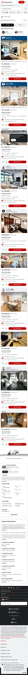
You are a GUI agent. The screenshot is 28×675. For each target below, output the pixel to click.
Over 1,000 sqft (5, 561)
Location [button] (11, 471)
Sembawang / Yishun (16, 574)
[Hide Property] (22, 42)
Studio (3, 544)
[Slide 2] (11, 58)
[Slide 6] (16, 58)
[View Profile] (14, 38)
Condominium (11, 526)
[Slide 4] (14, 58)
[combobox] (13, 8)
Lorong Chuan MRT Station (16, 580)
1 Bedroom (8, 544)
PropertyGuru (4, 644)
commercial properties (5, 638)
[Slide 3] (12, 58)
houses (22, 637)
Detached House (18, 527)
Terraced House (11, 527)
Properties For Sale (5, 650)
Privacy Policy (20, 667)
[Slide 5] (15, 58)
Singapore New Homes (6, 656)
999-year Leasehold (11, 550)
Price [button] (16, 471)
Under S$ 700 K (12, 555)
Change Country (5, 597)
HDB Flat (5, 526)
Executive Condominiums (15, 637)
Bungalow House (14, 528)
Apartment (16, 526)
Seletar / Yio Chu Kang (6, 574)
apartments (3, 637)
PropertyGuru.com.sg (5, 627)
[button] (2, 16)
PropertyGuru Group (6, 591)
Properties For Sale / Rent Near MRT (9, 659)
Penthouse (9, 567)
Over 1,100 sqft (12, 561)
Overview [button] (5, 471)
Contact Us (3, 593)
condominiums (21, 635)
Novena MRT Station (6, 580)
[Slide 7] (17, 58)
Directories (3, 647)
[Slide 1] (10, 58)
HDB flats (8, 637)
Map (21, 25)
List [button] (8, 25)
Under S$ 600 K (5, 555)
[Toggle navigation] (26, 2)
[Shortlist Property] (25, 42)
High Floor (4, 567)
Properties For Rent (5, 653)
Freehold (3, 550)
